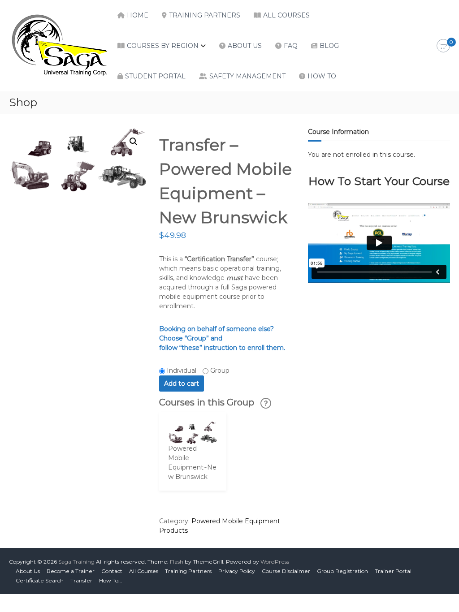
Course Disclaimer (286, 571)
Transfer (81, 580)
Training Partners (204, 15)
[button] (134, 142)
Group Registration (342, 571)
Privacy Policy (236, 571)
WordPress (274, 561)
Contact (111, 571)
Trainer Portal (393, 571)
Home (137, 15)
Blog (329, 46)
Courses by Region (163, 46)
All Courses (286, 15)
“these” (190, 348)
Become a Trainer (71, 571)
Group (220, 370)
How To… (110, 580)
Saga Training (76, 561)
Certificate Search (40, 580)
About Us (245, 46)
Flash (176, 561)
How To (321, 76)
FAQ (291, 46)
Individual (181, 370)
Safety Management (247, 76)
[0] (443, 46)
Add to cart (181, 383)
